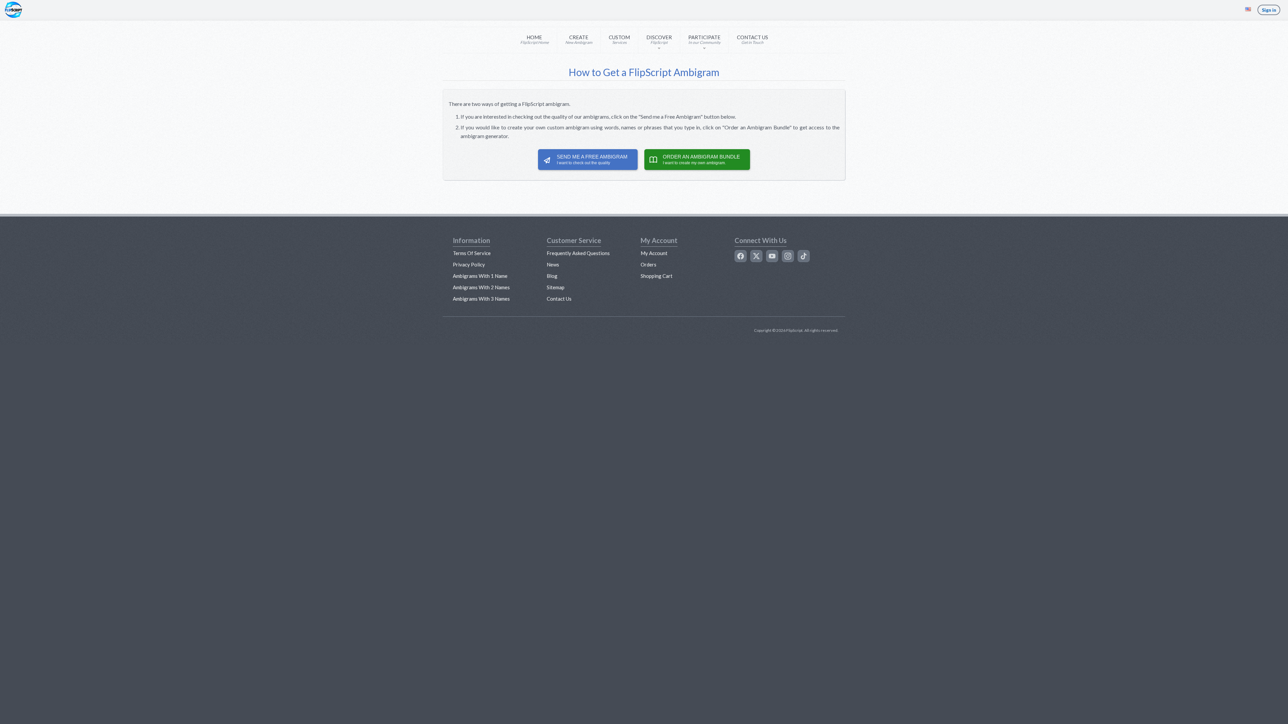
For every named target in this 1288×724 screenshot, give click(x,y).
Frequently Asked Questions (578, 253)
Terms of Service (472, 253)
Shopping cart (657, 276)
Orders (648, 264)
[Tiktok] (804, 256)
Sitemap (556, 287)
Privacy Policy (469, 264)
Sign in (1269, 10)
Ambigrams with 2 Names (481, 287)
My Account (654, 253)
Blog (552, 276)
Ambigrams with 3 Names (481, 299)
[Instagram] (788, 256)
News (553, 264)
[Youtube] (772, 256)
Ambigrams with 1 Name (480, 276)
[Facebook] (741, 256)
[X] (756, 256)
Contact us (559, 299)
